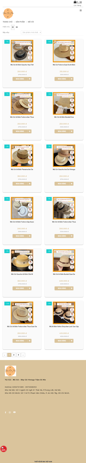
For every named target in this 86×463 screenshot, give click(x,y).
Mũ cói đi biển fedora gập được (22, 222)
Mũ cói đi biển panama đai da (22, 169)
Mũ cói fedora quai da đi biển (64, 65)
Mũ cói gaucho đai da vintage (64, 169)
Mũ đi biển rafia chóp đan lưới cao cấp (64, 326)
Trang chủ (7, 22)
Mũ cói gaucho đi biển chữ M (22, 274)
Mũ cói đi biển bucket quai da (64, 274)
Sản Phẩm (20, 22)
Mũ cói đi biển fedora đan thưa (22, 117)
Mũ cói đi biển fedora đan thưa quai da (22, 326)
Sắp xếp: (6, 32)
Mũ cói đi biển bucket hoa (64, 117)
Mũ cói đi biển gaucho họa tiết (22, 65)
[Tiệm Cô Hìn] (29, 13)
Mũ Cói (31, 22)
